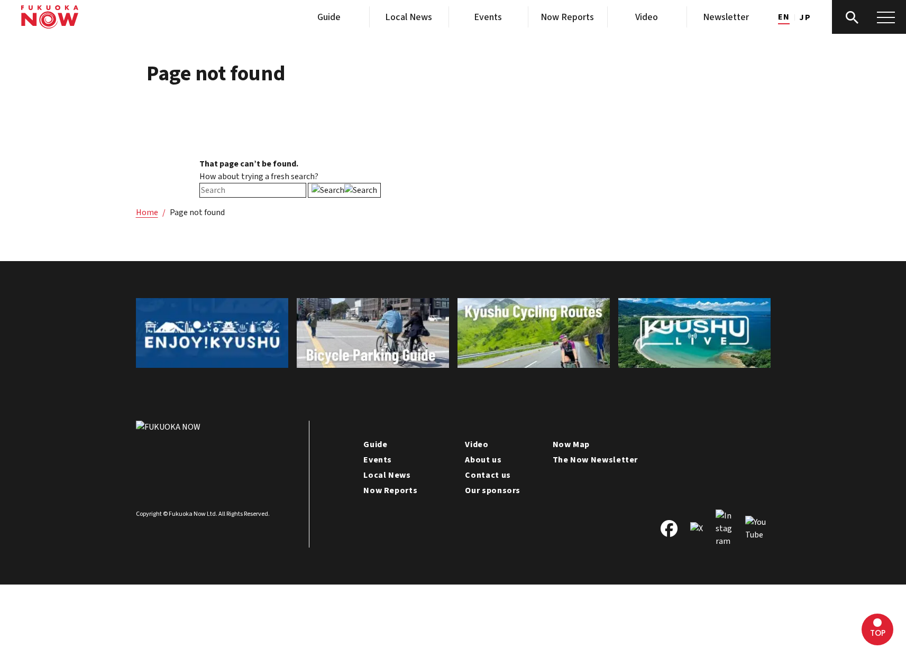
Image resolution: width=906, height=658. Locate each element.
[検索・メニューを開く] (869, 17)
